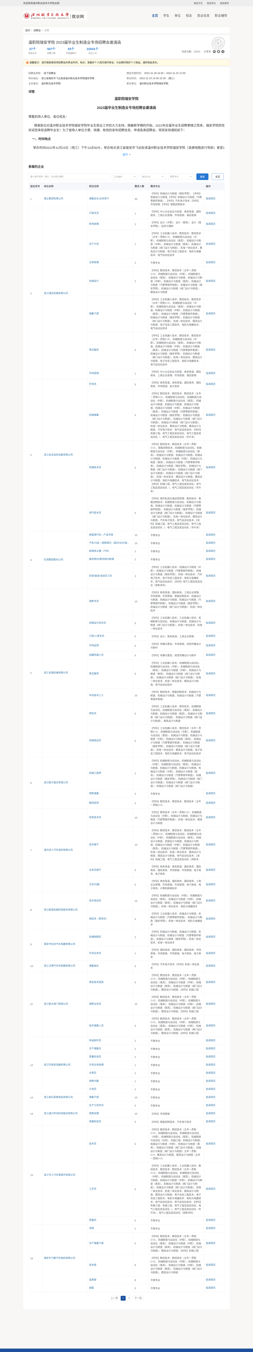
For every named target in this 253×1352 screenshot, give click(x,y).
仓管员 (92, 1072)
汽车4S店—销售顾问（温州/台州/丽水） (110, 542)
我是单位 (211, 3)
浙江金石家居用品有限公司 (58, 1097)
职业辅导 (221, 15)
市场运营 (94, 645)
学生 (166, 15)
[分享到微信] (214, 51)
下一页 (138, 1298)
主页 (155, 15)
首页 (27, 30)
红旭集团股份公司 (53, 559)
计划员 (92, 1089)
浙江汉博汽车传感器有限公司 (59, 965)
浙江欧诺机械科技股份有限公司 (61, 909)
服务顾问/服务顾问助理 (101, 559)
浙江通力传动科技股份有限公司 (61, 1113)
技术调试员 (95, 900)
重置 (217, 176)
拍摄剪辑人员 (96, 654)
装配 (91, 1287)
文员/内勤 (94, 884)
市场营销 (94, 373)
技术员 (92, 1143)
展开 (125, 154)
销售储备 (94, 793)
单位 (178, 15)
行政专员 (94, 213)
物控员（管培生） (98, 918)
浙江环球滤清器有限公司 (57, 1064)
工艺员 (92, 1188)
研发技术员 (95, 817)
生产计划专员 (96, 1105)
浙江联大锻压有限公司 (56, 782)
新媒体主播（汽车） (100, 550)
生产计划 (94, 243)
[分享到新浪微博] (223, 51)
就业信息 (203, 15)
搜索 (202, 176)
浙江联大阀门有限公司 (56, 1003)
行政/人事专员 (96, 635)
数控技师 (94, 802)
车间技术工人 (96, 695)
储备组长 (94, 965)
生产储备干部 (96, 1243)
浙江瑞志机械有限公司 (56, 293)
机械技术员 (95, 467)
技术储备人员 (96, 1025)
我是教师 (224, 3)
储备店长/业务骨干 (99, 198)
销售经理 (94, 1113)
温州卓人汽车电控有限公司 (58, 849)
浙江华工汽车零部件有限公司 (59, 1174)
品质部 (92, 1279)
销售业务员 (95, 1003)
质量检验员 (95, 1056)
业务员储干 (95, 869)
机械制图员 (95, 936)
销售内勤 (94, 1080)
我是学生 (198, 3)
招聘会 (37, 30)
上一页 (114, 1298)
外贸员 (92, 384)
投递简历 (210, 198)
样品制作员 (95, 1040)
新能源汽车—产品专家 (101, 534)
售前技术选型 (96, 982)
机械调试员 (95, 740)
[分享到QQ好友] (218, 51)
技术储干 (94, 844)
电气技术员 (95, 512)
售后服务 (94, 349)
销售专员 (94, 601)
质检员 (92, 713)
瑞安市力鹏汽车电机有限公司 (59, 1257)
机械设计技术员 (97, 622)
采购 (91, 1228)
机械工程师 (95, 773)
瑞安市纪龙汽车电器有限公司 (59, 944)
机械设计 (94, 280)
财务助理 (94, 223)
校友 (189, 15)
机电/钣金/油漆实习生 (100, 575)
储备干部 (94, 313)
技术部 (92, 1264)
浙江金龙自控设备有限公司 (58, 454)
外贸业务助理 (96, 1064)
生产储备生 (95, 1048)
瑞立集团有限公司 (53, 198)
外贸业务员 (95, 953)
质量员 (92, 1220)
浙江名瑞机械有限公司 (56, 672)
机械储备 (94, 414)
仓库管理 (94, 262)
